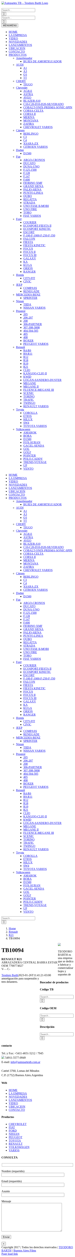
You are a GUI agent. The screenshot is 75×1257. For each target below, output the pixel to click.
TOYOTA (15, 1140)
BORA (27, 435)
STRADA (29, 202)
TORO (27, 212)
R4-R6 (27, 350)
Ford (18, 219)
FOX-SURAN (31, 442)
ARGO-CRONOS (34, 159)
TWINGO (29, 403)
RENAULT (16, 1143)
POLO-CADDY (33, 458)
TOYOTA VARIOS (35, 426)
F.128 (26, 173)
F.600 (26, 179)
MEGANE (29, 383)
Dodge (20, 150)
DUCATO (29, 163)
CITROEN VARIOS (35, 146)
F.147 (26, 176)
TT (25, 77)
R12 (25, 357)
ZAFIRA (28, 123)
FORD (13, 1130)
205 (25, 314)
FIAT (12, 1127)
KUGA (27, 265)
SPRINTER (30, 297)
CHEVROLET (18, 1124)
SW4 (26, 422)
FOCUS (28, 248)
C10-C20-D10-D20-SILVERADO (43, 104)
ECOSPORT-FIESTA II (37, 225)
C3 (25, 136)
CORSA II (29, 114)
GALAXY (29, 258)
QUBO (27, 196)
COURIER (29, 222)
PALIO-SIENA (32, 189)
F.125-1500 (30, 169)
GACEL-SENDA (33, 445)
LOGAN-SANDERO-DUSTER (42, 380)
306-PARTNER (32, 324)
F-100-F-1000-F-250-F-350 (39, 235)
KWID (27, 376)
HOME (13, 31)
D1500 (27, 153)
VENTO (28, 468)
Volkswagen (23, 429)
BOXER (28, 340)
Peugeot (20, 311)
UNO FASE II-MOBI (36, 205)
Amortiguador (24, 58)
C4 (25, 140)
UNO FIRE (30, 209)
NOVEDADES (18, 41)
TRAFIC (28, 399)
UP (25, 465)
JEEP (19, 284)
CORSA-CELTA (33, 110)
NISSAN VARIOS (34, 307)
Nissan (20, 301)
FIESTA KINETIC (34, 245)
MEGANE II (31, 386)
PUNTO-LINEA (33, 192)
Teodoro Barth (9, 975)
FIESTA (28, 242)
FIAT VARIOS (32, 215)
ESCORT (29, 232)
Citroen (20, 130)
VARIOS (14, 1150)
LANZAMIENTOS (20, 45)
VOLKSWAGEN (19, 1147)
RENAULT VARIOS (36, 406)
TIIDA (27, 304)
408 (25, 337)
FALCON (29, 238)
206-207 (28, 317)
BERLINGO (30, 133)
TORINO (29, 396)
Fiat (18, 156)
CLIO (26, 370)
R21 (25, 366)
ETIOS (27, 416)
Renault (20, 347)
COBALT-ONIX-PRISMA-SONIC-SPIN (47, 107)
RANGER (29, 271)
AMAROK (30, 432)
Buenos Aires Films (24, 1250)
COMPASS (30, 288)
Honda (20, 274)
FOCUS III (29, 255)
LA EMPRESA (18, 35)
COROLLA (30, 412)
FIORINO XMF (32, 182)
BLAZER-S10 (31, 100)
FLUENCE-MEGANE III (38, 389)
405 (25, 334)
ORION (28, 268)
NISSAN (14, 1133)
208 (25, 320)
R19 (25, 363)
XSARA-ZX (30, 143)
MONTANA (30, 120)
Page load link (9, 1253)
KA (25, 261)
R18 (25, 360)
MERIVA (29, 117)
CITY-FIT (29, 278)
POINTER (29, 455)
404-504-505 (30, 330)
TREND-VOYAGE (35, 462)
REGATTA (30, 199)
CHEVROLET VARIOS (38, 127)
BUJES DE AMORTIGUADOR (42, 61)
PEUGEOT (15, 1137)
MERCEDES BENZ (28, 294)
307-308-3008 (31, 327)
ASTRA (28, 94)
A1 (25, 68)
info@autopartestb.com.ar (25, 1062)
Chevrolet (21, 87)
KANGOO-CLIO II (35, 373)
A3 (25, 71)
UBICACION (17, 48)
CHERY (21, 81)
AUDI (19, 64)
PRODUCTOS (18, 54)
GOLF (27, 452)
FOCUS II (29, 251)
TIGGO (28, 84)
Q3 (25, 74)
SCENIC (28, 393)
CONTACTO (17, 51)
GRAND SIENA (33, 186)
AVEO (27, 97)
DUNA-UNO (31, 166)
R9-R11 (27, 353)
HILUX (28, 419)
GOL (26, 449)
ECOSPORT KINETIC (37, 228)
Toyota (20, 409)
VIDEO (13, 38)
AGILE (27, 91)
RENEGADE (31, 291)
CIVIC (27, 281)
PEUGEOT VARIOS (35, 343)
